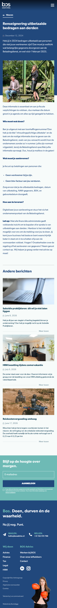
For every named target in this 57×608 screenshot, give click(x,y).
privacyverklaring (10, 492)
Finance (6, 557)
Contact (24, 561)
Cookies (6, 588)
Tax (4, 561)
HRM (5, 570)
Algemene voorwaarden (11, 585)
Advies (6, 553)
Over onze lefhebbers (31, 557)
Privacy (5, 581)
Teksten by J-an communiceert (13, 596)
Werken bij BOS (28, 553)
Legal (5, 565)
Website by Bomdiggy (10, 604)
